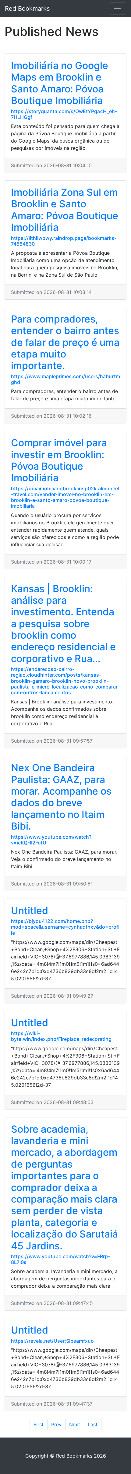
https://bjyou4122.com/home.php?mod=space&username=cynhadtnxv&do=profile (65, 927)
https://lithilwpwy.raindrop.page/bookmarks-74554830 (63, 241)
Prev (56, 1424)
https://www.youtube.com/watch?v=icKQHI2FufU (51, 840)
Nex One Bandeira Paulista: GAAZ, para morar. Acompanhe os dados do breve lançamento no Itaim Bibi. (61, 797)
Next (74, 1424)
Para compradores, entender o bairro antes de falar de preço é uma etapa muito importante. (65, 342)
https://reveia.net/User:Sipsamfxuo (52, 1341)
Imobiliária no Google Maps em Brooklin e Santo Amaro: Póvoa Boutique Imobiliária (59, 83)
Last (92, 1424)
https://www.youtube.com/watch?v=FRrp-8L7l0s (60, 1259)
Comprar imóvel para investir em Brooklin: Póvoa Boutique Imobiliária (59, 460)
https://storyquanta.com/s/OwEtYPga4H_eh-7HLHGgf (64, 114)
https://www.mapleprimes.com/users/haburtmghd (65, 379)
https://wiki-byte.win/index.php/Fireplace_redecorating (61, 1036)
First (39, 1424)
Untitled (29, 911)
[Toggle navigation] (117, 8)
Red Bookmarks (27, 8)
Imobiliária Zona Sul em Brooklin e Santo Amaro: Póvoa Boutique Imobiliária (64, 209)
